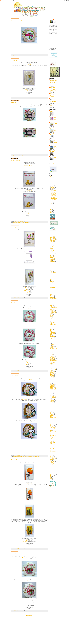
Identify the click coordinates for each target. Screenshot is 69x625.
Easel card (51, 296)
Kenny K (51, 334)
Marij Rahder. (52, 359)
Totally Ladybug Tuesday (29, 165)
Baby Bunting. (15, 303)
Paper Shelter (52, 400)
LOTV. (51, 352)
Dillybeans (17, 456)
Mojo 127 (51, 378)
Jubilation (51, 329)
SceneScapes (52, 426)
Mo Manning (52, 376)
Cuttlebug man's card (53, 279)
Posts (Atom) (17, 617)
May (52, 203)
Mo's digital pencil (53, 377)
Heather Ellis (52, 322)
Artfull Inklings (52, 242)
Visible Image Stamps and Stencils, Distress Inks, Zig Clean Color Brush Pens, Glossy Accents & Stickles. (53, 90)
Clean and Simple (29, 168)
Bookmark (51, 252)
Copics (51, 271)
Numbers (51, 395)
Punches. (51, 412)
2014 (51, 183)
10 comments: (22, 370)
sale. (51, 422)
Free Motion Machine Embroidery (53, 307)
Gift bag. (51, 314)
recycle (51, 416)
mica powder (52, 372)
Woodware (51, 475)
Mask (51, 366)
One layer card (52, 397)
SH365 (27, 540)
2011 (51, 211)
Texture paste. (52, 463)
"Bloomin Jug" (29, 64)
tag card (51, 459)
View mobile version (29, 615)
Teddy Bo (51, 462)
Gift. (51, 316)
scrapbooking (52, 435)
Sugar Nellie (52, 456)
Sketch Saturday (24, 229)
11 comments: (22, 548)
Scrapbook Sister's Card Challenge (53, 428)
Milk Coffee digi (52, 373)
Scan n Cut (52, 425)
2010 (51, 212)
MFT (51, 370)
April (52, 204)
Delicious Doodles (53, 282)
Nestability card (23, 55)
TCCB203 (27, 361)
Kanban (51, 331)
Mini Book (51, 374)
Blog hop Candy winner (53, 251)
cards (51, 260)
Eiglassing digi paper (53, 298)
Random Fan (52, 415)
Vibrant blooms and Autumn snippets (55, 118)
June (52, 202)
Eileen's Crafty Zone (53, 139)
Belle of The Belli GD (53, 246)
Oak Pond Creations (53, 396)
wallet (51, 471)
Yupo (51, 479)
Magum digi (52, 355)
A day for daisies (52, 237)
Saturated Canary (53, 424)
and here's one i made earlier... (53, 111)
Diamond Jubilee (52, 284)
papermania (52, 401)
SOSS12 (28, 213)
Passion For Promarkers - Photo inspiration (55, 130)
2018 (51, 178)
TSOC (28, 292)
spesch (51, 449)
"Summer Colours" (29, 483)
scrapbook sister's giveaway (53, 431)
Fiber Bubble (52, 145)
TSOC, (26, 47)
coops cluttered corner (52, 128)
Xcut (28, 222)
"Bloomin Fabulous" (29, 24)
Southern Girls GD (53, 447)
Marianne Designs (53, 358)
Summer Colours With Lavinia (19, 460)
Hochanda (51, 323)
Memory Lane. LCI (53, 369)
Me (50, 98)
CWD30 (28, 291)
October (52, 186)
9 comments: (22, 221)
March (52, 205)
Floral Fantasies (52, 116)
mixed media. (52, 375)
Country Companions (53, 272)
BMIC (28, 603)
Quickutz (51, 414)
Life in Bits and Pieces (53, 348)
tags (51, 460)
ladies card (52, 337)
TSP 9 (28, 447)
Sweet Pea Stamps (53, 457)
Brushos (51, 255)
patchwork (26, 155)
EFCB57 (28, 442)
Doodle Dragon (52, 293)
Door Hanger (52, 295)
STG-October (55, 135)
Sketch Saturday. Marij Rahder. (53, 443)
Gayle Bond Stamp (53, 311)
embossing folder (21, 456)
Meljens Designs (52, 368)
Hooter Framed (24, 399)
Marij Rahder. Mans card (53, 363)
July (51, 189)
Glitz (51, 317)
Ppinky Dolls (52, 409)
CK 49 (26, 289)
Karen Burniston (52, 332)
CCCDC (26, 605)
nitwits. (51, 392)
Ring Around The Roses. (17, 21)
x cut (51, 476)
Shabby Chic (52, 437)
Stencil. (51, 455)
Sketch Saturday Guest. (17, 227)
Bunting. (14, 155)
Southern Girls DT (37, 456)
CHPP (28, 363)
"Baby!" (29, 308)
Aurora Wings (52, 243)
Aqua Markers (52, 240)
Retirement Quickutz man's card (53, 417)
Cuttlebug (51, 277)
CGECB (27, 604)
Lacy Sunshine (52, 336)
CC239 (28, 288)
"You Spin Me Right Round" (29, 379)
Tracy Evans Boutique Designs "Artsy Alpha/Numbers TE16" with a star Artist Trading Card (53, 81)
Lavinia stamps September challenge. (53, 102)
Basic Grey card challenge (52, 245)
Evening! (13, 554)
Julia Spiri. (51, 330)
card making (52, 259)
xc (50, 477)
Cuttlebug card (52, 278)
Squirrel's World (52, 122)
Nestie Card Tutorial (53, 389)
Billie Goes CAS (15, 160)
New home (51, 391)
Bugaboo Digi (52, 256)
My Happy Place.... (53, 156)
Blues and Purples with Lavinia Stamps (53, 106)
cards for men (52, 261)
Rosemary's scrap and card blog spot (53, 101)
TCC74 (28, 46)
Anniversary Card (53, 239)
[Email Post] (24, 221)
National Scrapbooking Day (53, 383)
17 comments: (22, 297)
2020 (51, 176)
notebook (51, 393)
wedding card (52, 473)
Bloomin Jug (14, 60)
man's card (52, 357)
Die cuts (51, 285)
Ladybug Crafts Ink (53, 338)
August (52, 188)
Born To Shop (52, 253)
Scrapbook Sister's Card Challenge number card (53, 430)
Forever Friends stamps (52, 305)
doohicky (51, 294)
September (53, 187)
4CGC (27, 138)
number (51, 394)
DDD (26, 212)
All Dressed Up (52, 238)
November (52, 185)
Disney (51, 292)
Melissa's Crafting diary (53, 105)
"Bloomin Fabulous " (25, 557)
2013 (51, 209)
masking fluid (52, 367)
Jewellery (51, 328)
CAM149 (28, 444)
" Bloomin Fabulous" (28, 266)
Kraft (51, 335)
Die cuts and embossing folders (19, 222)
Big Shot (51, 248)
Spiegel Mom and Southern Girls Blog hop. (53, 451)
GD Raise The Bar (53, 312)
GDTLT (51, 313)
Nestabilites (52, 385)
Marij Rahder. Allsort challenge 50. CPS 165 (53, 361)
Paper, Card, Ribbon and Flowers (53, 151)
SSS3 (27, 90)
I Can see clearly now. (55, 157)
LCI (50, 345)
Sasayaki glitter (52, 423)
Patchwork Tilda (15, 102)
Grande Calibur (15, 55)
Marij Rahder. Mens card (53, 364)
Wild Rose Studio (53, 474)
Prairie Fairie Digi (52, 410)
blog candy (52, 250)
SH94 (27, 364)
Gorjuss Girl (52, 318)
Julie (55, 19)
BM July (28, 443)
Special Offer (52, 448)
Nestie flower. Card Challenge (53, 390)
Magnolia (51, 354)
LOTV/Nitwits (52, 353)
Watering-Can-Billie (29, 190)
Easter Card (52, 297)
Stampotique (52, 454)
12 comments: (21, 610)
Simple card (52, 438)
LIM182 (26, 89)
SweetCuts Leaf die (53, 458)
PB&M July (26, 360)
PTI (50, 411)
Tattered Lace (52, 461)
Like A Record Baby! (16, 375)
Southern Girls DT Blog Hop (53, 446)
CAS (14, 222)
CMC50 (28, 448)
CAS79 (27, 539)
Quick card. (52, 413)
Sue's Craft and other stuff (53, 134)
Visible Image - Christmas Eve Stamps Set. (55, 142)
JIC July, (28, 446)
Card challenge (52, 258)
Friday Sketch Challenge (52, 309)
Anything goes (29, 580)
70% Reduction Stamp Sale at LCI (53, 236)
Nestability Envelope (53, 388)
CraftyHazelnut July (27, 445)
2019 (51, 177)
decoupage (52, 281)
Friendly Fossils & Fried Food (55, 147)
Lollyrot (51, 351)
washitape (51, 472)
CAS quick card (52, 263)
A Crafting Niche (52, 79)
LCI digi (19, 55)
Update (51, 85)
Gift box (51, 315)
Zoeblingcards (52, 93)
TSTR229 (26, 45)
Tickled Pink (52, 465)
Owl (50, 398)
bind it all (51, 249)
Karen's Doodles (52, 333)
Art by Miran (52, 241)
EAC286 (27, 362)
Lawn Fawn (52, 344)
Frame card (52, 306)
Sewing (51, 436)
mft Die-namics (52, 371)
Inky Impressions (52, 327)
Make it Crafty (52, 356)
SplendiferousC (26, 287)
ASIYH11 (25, 290)
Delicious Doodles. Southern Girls (53, 283)
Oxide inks (51, 399)
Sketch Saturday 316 (25, 541)
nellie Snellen (52, 384)
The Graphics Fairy (53, 464)
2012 (51, 210)
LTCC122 (27, 449)
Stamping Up (52, 453)
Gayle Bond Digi (52, 310)
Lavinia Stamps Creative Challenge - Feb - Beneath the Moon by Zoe (53, 95)
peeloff (51, 403)
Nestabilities (22, 155)
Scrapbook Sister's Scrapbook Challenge (53, 433)
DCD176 (27, 48)
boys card (51, 254)
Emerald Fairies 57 (28, 602)
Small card (51, 444)
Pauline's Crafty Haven (52, 88)
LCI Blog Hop (52, 346)
